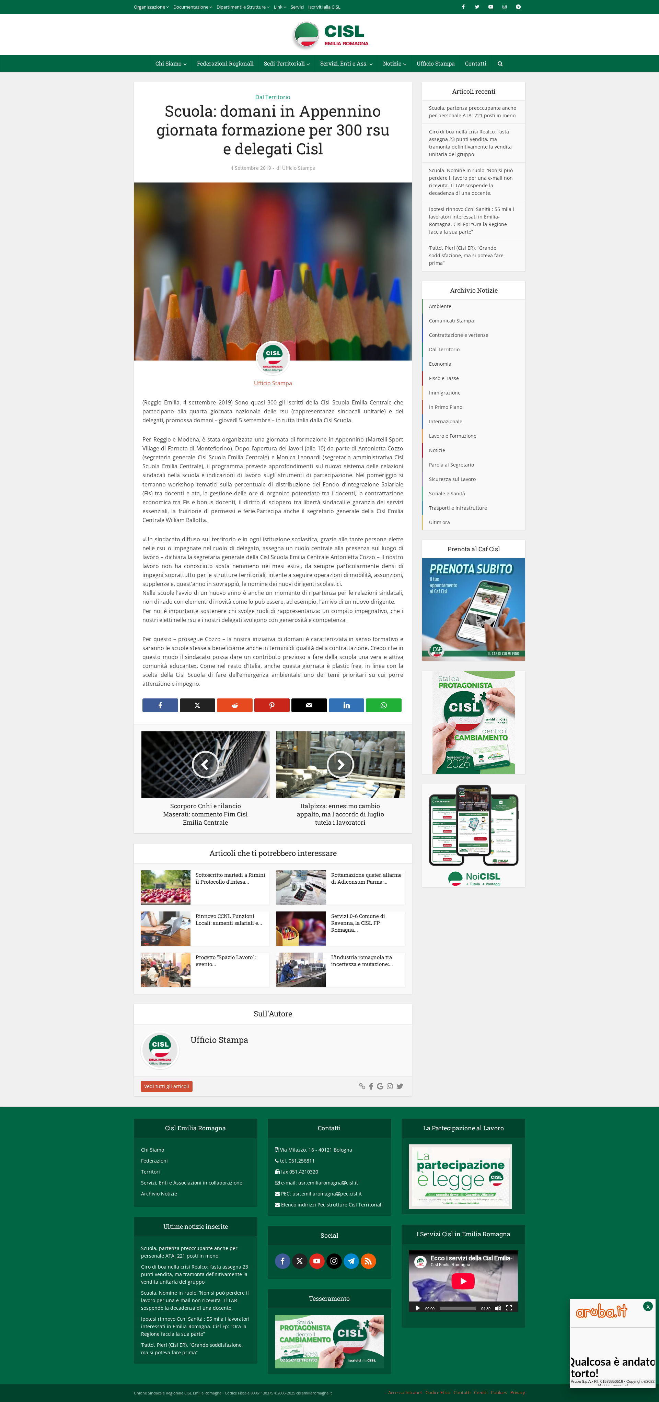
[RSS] (368, 1261)
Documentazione (190, 7)
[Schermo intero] (509, 1307)
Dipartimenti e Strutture (241, 7)
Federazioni (154, 1160)
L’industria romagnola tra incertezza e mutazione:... (362, 960)
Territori (150, 1171)
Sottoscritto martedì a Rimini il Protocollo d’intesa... (230, 878)
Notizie (392, 63)
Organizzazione (149, 7)
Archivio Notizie (159, 1193)
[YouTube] (317, 1261)
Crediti (480, 1392)
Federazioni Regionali (225, 63)
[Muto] (498, 1307)
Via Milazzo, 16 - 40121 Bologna (316, 1149)
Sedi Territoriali (284, 63)
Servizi (297, 7)
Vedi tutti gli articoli (166, 1086)
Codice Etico (438, 1392)
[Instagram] (334, 1261)
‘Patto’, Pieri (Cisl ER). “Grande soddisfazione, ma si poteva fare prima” (466, 255)
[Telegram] (351, 1261)
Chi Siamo (168, 63)
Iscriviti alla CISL (324, 7)
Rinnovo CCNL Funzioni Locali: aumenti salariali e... (229, 919)
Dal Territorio (272, 97)
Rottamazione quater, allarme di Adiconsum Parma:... (366, 878)
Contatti (475, 63)
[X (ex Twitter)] (300, 1261)
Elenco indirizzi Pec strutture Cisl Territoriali (332, 1204)
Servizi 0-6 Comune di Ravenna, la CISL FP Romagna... (358, 922)
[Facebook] (282, 1261)
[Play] (417, 1307)
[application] (463, 1281)
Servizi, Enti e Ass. (344, 63)
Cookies (499, 1392)
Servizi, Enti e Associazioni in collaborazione (191, 1182)
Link (278, 7)
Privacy (517, 1392)
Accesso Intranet (405, 1392)
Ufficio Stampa (436, 63)
